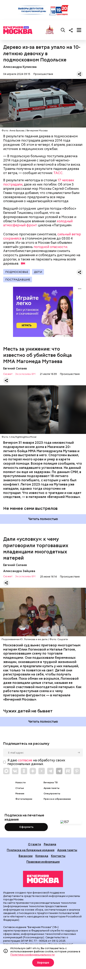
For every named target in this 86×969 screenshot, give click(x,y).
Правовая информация (43, 862)
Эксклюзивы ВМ (25, 374)
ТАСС (58, 173)
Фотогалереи (23, 799)
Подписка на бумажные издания (30, 850)
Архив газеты (51, 788)
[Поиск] (63, 30)
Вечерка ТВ (51, 782)
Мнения (19, 794)
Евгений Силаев (15, 368)
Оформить (26, 827)
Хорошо (43, 962)
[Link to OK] (24, 771)
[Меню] (79, 30)
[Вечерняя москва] (43, 879)
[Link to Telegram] (50, 771)
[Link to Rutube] (68, 771)
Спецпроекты (52, 794)
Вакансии (26, 856)
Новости (20, 782)
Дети (38, 272)
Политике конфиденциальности (32, 954)
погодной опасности (50, 247)
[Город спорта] (49, 30)
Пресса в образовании (57, 799)
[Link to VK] (15, 771)
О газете (34, 844)
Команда (41, 856)
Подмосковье (16, 272)
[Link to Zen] (33, 771)
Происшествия (43, 73)
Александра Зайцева (19, 571)
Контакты (58, 856)
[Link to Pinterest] (77, 771)
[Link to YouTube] (41, 771)
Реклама (50, 844)
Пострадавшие (17, 279)
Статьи (19, 788)
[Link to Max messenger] (6, 771)
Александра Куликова (20, 67)
